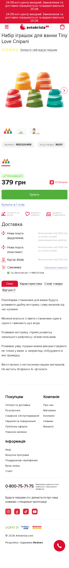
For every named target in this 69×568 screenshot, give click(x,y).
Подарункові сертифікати (21, 460)
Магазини (49, 410)
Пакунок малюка (16, 432)
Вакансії (48, 426)
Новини (48, 421)
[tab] (10, 284)
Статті (8, 471)
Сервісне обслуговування (22, 415)
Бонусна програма (17, 455)
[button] (64, 90)
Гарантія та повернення (20, 421)
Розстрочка (12, 410)
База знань (12, 465)
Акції (8, 449)
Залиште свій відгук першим (38, 50)
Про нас (48, 405)
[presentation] (10, 284)
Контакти (48, 415)
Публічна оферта (16, 426)
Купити (34, 195)
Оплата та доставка (17, 405)
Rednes (38, 542)
